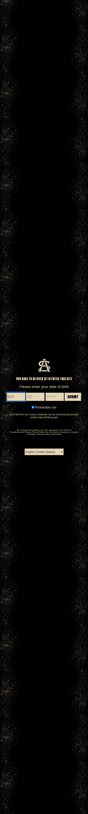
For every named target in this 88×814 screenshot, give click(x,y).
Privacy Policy (31, 432)
